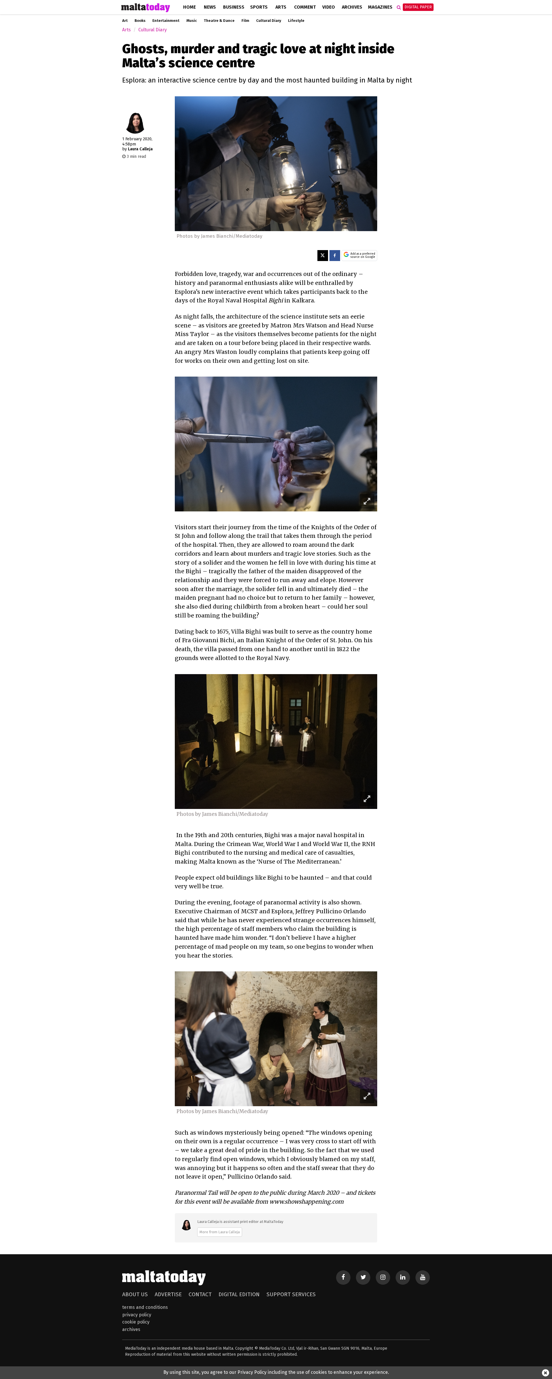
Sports (259, 7)
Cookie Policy (136, 1322)
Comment (305, 7)
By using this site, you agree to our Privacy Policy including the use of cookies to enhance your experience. (276, 1372)
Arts (280, 7)
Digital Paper (418, 7)
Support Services (291, 1294)
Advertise (168, 1294)
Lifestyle (296, 20)
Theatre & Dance (219, 20)
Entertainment (165, 20)
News (210, 7)
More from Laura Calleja (220, 1232)
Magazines (380, 7)
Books (140, 20)
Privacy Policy (136, 1314)
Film (245, 20)
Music (191, 20)
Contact (200, 1294)
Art (125, 20)
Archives (352, 7)
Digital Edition (239, 1294)
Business (233, 7)
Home (189, 7)
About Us (135, 1294)
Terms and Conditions (145, 1307)
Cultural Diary (268, 20)
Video (328, 7)
